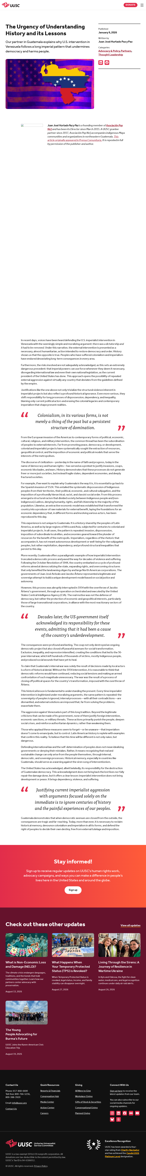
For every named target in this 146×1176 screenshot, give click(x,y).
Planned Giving (82, 1113)
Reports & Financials (50, 1091)
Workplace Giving (84, 1096)
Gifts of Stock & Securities (88, 1102)
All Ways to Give (83, 1091)
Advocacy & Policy (109, 51)
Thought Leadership (110, 54)
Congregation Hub (49, 1096)
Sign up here (116, 1091)
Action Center (47, 1108)
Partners (126, 51)
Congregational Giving (86, 1108)
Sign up (73, 890)
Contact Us (11, 1109)
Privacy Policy (40, 1166)
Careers (44, 1113)
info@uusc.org (19, 1103)
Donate (131, 5)
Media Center (47, 1102)
